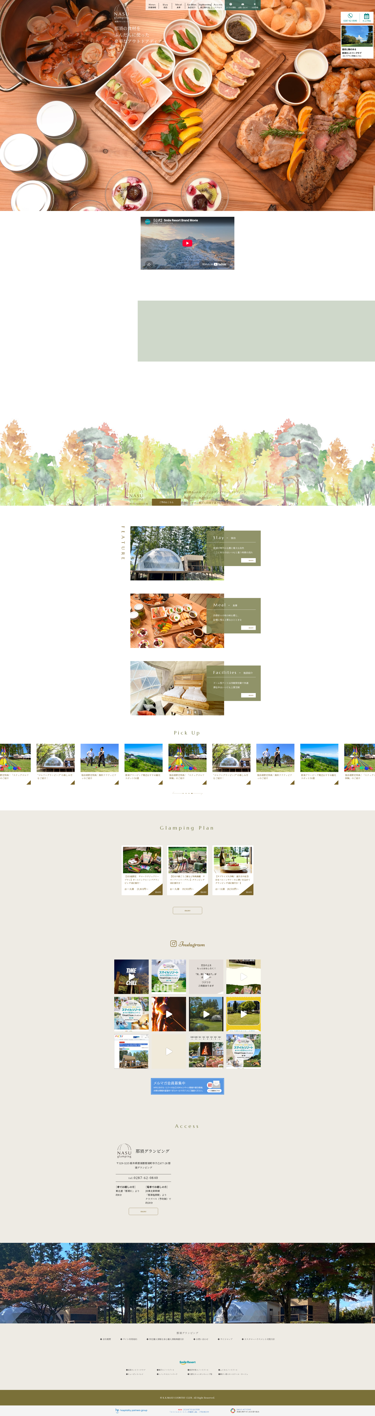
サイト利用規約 (130, 1339)
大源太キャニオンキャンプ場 (200, 1374)
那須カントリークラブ (136, 1370)
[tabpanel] (187, 764)
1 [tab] (183, 793)
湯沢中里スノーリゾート (199, 1370)
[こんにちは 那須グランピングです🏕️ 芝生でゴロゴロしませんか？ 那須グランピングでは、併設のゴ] (243, 1014)
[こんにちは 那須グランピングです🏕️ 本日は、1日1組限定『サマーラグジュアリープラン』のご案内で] (243, 977)
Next (197, 793)
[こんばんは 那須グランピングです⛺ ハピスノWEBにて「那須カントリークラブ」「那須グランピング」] (131, 1051)
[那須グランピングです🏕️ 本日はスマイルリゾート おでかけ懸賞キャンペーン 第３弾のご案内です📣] (169, 977)
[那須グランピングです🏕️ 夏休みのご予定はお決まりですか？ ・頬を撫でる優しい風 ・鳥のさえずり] (206, 1014)
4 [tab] (191, 793)
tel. (143, 1177)
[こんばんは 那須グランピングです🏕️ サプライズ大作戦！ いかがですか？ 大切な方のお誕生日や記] (169, 1051)
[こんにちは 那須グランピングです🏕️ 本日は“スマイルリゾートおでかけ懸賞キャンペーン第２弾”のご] (131, 1014)
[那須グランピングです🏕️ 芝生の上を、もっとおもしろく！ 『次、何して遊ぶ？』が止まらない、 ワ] (206, 977)
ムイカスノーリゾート (229, 1370)
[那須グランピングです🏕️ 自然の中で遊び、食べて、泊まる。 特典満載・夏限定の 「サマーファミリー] (169, 1014)
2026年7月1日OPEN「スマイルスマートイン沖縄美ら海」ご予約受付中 (189, 1410)
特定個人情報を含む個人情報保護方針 (166, 1339)
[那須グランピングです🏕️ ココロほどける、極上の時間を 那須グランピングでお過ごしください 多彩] (131, 977)
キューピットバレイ (135, 1374)
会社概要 (107, 1339)
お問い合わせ (202, 1339)
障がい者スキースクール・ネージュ (234, 1374)
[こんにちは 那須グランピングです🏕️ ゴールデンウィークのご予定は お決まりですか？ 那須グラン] (206, 1051)
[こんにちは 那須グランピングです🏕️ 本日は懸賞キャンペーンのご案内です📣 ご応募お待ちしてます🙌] (243, 1051)
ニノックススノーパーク (168, 1374)
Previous (177, 793)
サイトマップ (226, 1339)
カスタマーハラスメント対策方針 (259, 1339)
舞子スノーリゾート (166, 1370)
